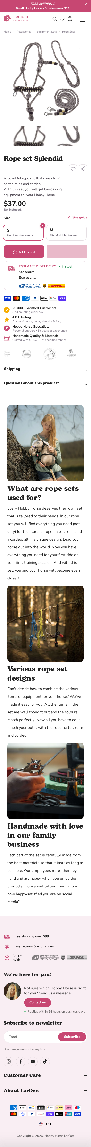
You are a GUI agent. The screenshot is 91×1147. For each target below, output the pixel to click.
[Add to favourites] (73, 168)
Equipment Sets (47, 31)
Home (7, 31)
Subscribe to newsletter (33, 1023)
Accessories (24, 31)
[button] (86, 3)
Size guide (79, 217)
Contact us (37, 1002)
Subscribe (72, 1036)
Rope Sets (68, 31)
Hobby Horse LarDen (59, 1136)
